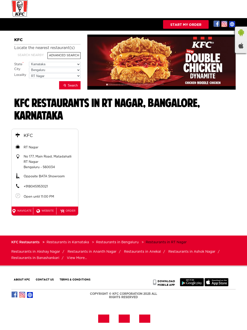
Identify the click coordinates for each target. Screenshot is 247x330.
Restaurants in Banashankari (35, 258)
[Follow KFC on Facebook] (216, 24)
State (19, 64)
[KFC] (19, 16)
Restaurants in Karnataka (68, 242)
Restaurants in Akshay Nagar (35, 251)
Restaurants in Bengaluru (117, 242)
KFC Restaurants (26, 242)
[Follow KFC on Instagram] (224, 24)
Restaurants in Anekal (142, 251)
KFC (28, 136)
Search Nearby (31, 55)
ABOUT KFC (22, 279)
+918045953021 (36, 186)
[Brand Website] (232, 24)
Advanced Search (64, 55)
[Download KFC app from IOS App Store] (216, 285)
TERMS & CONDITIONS (75, 279)
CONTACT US (45, 279)
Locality (20, 75)
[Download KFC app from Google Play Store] (192, 285)
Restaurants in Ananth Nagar (92, 251)
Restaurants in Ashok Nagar (191, 251)
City (17, 69)
